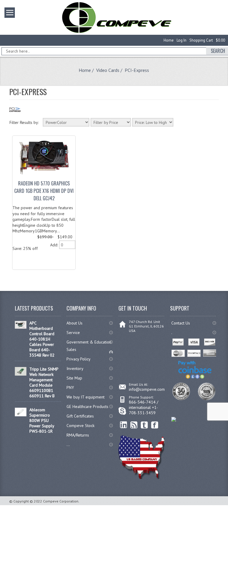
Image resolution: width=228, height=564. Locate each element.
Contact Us (180, 323)
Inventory (74, 368)
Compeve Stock (80, 425)
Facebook (155, 425)
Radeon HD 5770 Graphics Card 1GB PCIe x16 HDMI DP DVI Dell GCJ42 (44, 191)
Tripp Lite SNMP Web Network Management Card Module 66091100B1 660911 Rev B (43, 382)
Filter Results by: (24, 122)
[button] (227, 563)
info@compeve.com (147, 389)
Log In (181, 40)
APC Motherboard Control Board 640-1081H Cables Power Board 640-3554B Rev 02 (42, 339)
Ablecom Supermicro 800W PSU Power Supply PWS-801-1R (41, 420)
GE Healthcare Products (87, 406)
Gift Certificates (80, 416)
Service (73, 332)
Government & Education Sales (88, 345)
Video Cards (107, 70)
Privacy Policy (78, 359)
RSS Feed (134, 425)
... (68, 444)
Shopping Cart (201, 40)
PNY (70, 387)
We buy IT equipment (85, 397)
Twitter (144, 425)
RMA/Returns (77, 435)
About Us (74, 323)
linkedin (123, 425)
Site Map (74, 378)
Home (169, 40)
